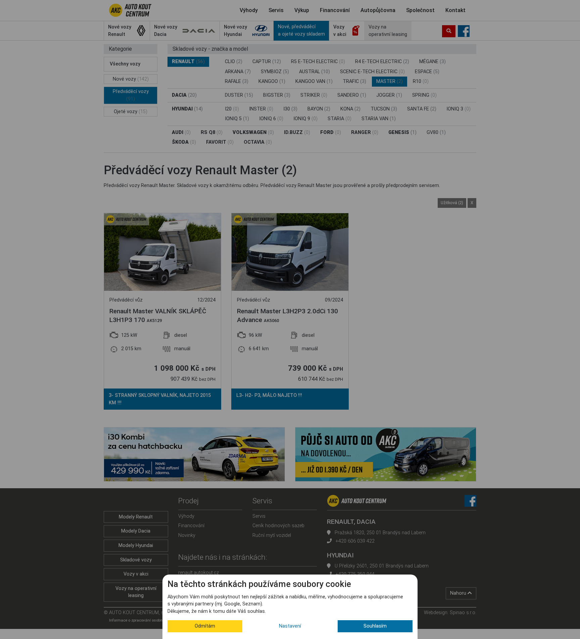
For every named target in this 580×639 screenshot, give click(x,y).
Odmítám (205, 626)
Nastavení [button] (290, 626)
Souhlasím (375, 626)
